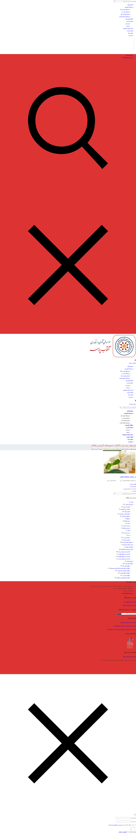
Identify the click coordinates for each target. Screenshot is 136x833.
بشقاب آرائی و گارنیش (124, 513)
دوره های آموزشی (128, 7)
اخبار (132, 502)
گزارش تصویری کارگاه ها (127, 549)
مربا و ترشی (127, 532)
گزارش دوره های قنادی (124, 554)
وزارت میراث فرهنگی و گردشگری (128, 622)
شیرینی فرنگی (126, 528)
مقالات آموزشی (129, 18)
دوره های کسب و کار (125, 9)
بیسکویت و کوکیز (126, 516)
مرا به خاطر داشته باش (128, 825)
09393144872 (129, 55)
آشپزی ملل (127, 511)
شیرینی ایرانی (126, 525)
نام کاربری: (133, 818)
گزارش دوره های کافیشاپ (124, 556)
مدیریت (125, 488)
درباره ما (131, 35)
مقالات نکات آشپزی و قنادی (123, 577)
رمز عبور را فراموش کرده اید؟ (116, 825)
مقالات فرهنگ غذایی (125, 573)
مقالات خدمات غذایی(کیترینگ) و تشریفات (120, 568)
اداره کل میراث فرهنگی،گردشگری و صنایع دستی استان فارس (121, 629)
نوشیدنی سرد (126, 537)
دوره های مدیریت (126, 11)
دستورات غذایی (129, 504)
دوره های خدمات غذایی (124, 16)
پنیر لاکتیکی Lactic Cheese (128, 477)
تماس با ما (130, 33)
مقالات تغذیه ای (126, 565)
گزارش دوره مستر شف (124, 551)
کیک (129, 530)
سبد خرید (127, 23)
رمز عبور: (133, 821)
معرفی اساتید (129, 561)
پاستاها (128, 518)
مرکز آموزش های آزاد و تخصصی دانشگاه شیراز (124, 625)
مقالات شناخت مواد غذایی (124, 570)
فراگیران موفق (129, 547)
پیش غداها (127, 521)
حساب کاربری (129, 21)
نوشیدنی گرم (127, 539)
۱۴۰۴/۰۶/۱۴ (133, 486)
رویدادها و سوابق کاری (127, 542)
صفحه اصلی (130, 4)
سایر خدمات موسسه (128, 28)
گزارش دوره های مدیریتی (124, 558)
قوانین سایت (130, 30)
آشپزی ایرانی (133, 484)
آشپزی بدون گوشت (125, 509)
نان (129, 535)
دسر (129, 523)
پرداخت (128, 26)
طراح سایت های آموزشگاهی (129, 656)
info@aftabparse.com (127, 57)
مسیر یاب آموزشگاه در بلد (130, 601)
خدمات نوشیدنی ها (125, 14)
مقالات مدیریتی (126, 575)
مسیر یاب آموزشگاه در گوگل (129, 605)
